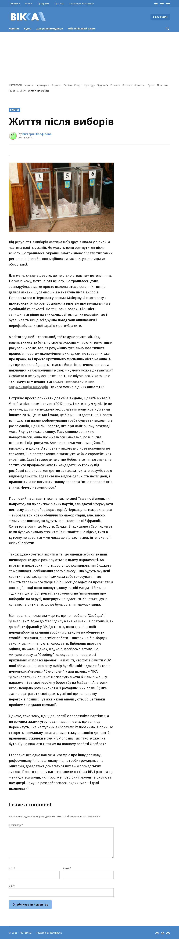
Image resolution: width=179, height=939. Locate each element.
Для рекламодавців (49, 28)
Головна (15, 3)
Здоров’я (102, 85)
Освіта (68, 85)
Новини (14, 28)
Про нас (59, 3)
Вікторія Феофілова (37, 134)
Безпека (127, 85)
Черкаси (28, 85)
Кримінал (139, 85)
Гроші (151, 85)
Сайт (12, 885)
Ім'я (12, 868)
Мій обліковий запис (81, 28)
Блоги (28, 3)
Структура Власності (81, 3)
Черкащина (42, 85)
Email (67, 868)
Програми (43, 3)
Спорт (77, 85)
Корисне (56, 85)
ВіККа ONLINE (160, 17)
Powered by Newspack (49, 932)
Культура (89, 85)
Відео (27, 28)
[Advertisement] (89, 57)
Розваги (115, 85)
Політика (162, 85)
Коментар (16, 825)
